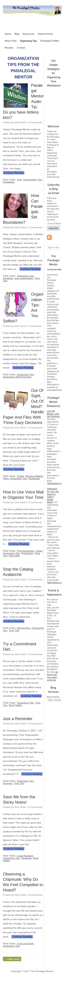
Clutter (20, 476)
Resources (28, 33)
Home (8, 33)
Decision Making (34, 476)
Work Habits (15, 705)
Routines (7, 783)
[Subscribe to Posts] (49, 239)
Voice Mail (14, 555)
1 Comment (35, 326)
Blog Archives (53, 697)
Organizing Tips (28, 40)
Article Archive (45, 33)
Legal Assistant (25, 855)
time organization (24, 278)
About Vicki (11, 40)
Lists (19, 179)
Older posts (12, 959)
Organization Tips (32, 179)
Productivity (27, 553)
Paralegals (8, 182)
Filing (6, 478)
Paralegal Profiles (49, 40)
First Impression (25, 550)
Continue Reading (13, 172)
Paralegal (8, 278)
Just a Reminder (17, 718)
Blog (17, 33)
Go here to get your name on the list (52, 676)
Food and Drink (25, 943)
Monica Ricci (24, 628)
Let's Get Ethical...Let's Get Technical (53, 414)
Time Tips (14, 630)
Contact (21, 47)
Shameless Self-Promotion (17, 377)
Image (39, 550)
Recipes (9, 47)
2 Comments (35, 227)
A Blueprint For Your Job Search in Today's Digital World (53, 495)
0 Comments (35, 122)
